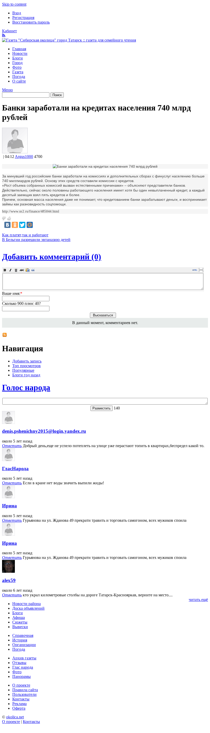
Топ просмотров (26, 366)
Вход (16, 13)
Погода (18, 76)
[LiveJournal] (37, 225)
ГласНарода (15, 468)
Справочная (22, 635)
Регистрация (23, 17)
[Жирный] (5, 270)
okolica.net (15, 717)
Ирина (9, 505)
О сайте (19, 81)
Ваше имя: (12, 293)
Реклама (19, 703)
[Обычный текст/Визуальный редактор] (195, 270)
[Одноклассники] (15, 225)
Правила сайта (25, 690)
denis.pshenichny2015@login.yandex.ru (44, 431)
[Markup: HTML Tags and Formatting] (15, 152)
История (19, 640)
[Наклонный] (10, 270)
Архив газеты (24, 658)
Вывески (20, 627)
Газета (17, 72)
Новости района (26, 603)
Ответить (12, 446)
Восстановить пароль (31, 22)
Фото (17, 67)
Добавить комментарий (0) (51, 256)
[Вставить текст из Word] (27, 270)
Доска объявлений (28, 608)
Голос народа (26, 387)
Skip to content (14, 4)
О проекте (21, 685)
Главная (19, 49)
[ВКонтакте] (7, 225)
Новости (19, 53)
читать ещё (198, 599)
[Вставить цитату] (33, 270)
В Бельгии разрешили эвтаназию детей (36, 239)
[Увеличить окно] (201, 268)
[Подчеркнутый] (16, 270)
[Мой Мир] (30, 225)
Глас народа (22, 667)
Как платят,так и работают (25, 235)
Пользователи (24, 694)
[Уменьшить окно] (201, 271)
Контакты (20, 699)
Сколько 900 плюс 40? (21, 303)
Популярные (23, 370)
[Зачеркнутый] (22, 270)
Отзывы (19, 662)
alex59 (9, 580)
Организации (24, 644)
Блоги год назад (26, 375)
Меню (7, 90)
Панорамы (21, 676)
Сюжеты (19, 622)
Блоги (17, 58)
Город (17, 63)
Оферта (18, 708)
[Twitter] (22, 225)
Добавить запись (26, 361)
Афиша (18, 617)
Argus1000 (24, 156)
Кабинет (9, 31)
